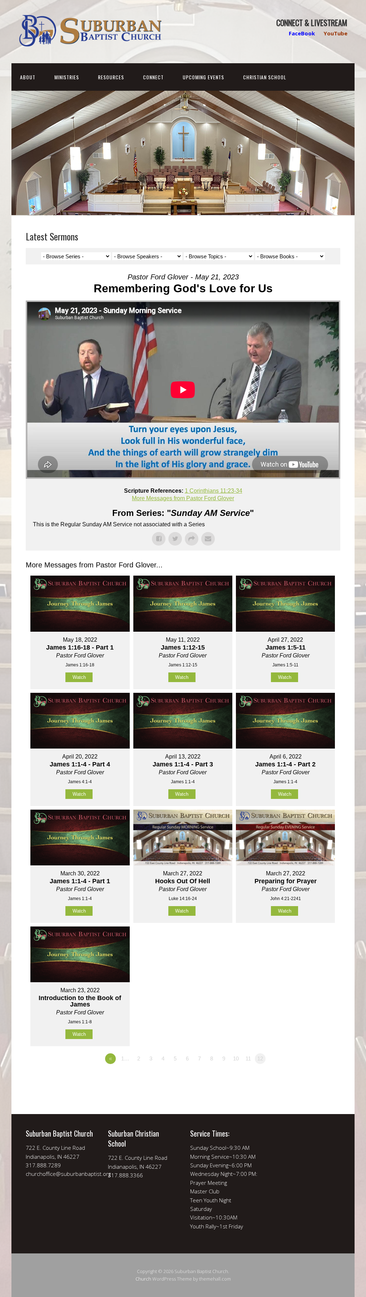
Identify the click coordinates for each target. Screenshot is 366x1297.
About (27, 77)
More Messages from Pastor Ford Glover (183, 498)
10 (236, 1058)
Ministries (66, 77)
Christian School (264, 77)
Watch (79, 677)
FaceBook (302, 33)
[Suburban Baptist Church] (90, 41)
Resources (111, 77)
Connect (153, 77)
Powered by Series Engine (313, 1078)
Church (143, 1279)
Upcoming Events (203, 77)
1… (125, 1058)
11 (248, 1058)
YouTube (335, 33)
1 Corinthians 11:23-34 (213, 491)
